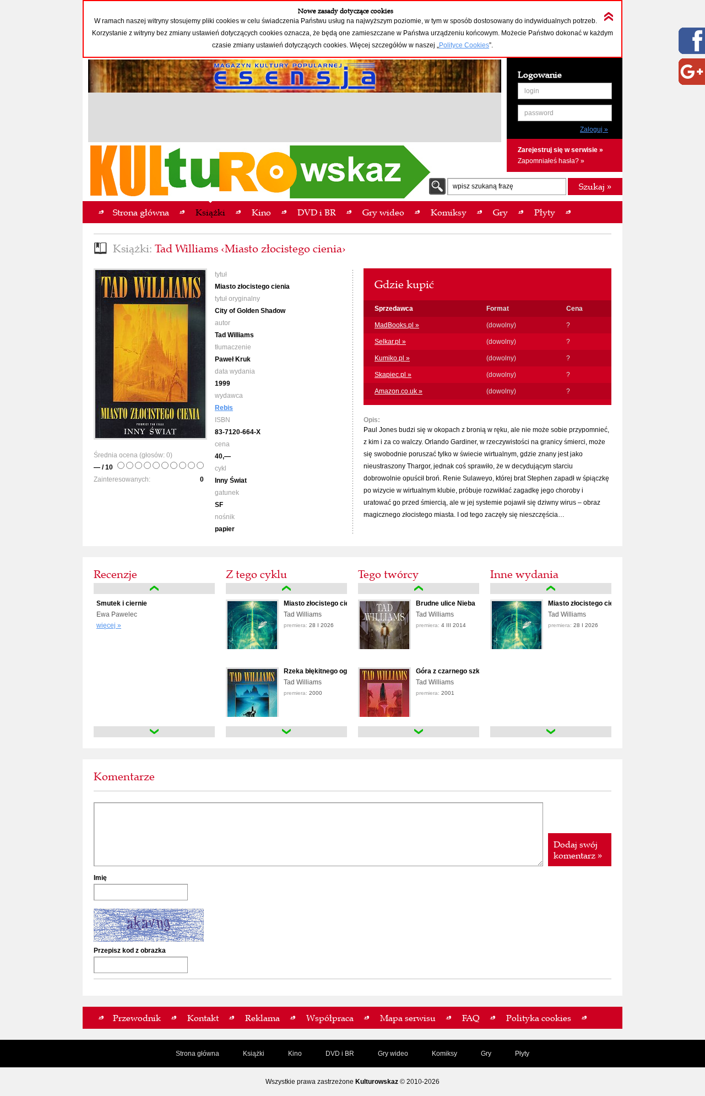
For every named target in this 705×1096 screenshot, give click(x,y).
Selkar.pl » (390, 341)
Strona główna (197, 1053)
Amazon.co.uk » (398, 391)
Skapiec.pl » (393, 375)
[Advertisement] (294, 119)
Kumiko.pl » (392, 358)
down (154, 731)
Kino (295, 1053)
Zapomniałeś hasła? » (551, 161)
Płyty (522, 1053)
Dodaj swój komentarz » (578, 850)
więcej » (108, 625)
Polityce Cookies (464, 45)
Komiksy (444, 1053)
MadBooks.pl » (397, 325)
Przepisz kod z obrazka (130, 950)
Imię (100, 878)
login (531, 91)
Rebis (224, 408)
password (539, 113)
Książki (253, 1053)
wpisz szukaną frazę (483, 186)
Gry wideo (393, 1053)
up (154, 588)
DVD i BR (340, 1053)
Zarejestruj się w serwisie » (560, 150)
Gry (486, 1053)
